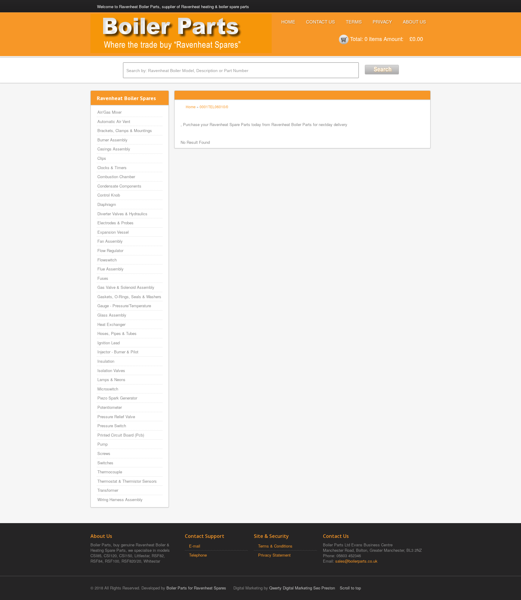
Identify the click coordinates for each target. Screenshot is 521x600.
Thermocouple (109, 472)
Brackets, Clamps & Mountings (124, 130)
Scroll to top (350, 588)
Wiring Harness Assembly (120, 499)
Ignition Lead (108, 343)
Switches (105, 463)
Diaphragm (106, 204)
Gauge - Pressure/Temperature (124, 305)
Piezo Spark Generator (117, 398)
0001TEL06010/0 (214, 106)
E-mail (194, 546)
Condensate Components (119, 186)
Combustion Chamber (116, 176)
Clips (101, 158)
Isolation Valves (111, 370)
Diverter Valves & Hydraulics (122, 213)
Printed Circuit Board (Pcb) (120, 435)
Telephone (198, 555)
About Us (414, 21)
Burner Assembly (112, 140)
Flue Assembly (110, 269)
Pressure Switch (111, 425)
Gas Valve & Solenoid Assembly (125, 287)
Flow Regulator (110, 250)
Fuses (102, 278)
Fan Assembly (110, 241)
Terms (354, 21)
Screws (103, 453)
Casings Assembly (113, 149)
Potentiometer (109, 407)
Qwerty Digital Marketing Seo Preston (302, 588)
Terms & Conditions (275, 546)
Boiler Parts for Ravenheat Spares (196, 588)
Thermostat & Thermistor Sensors (127, 481)
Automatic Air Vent (113, 121)
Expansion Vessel (113, 232)
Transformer (107, 490)
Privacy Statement (274, 555)
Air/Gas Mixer (109, 112)
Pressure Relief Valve (116, 416)
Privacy (382, 21)
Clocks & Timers (112, 167)
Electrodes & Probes (115, 223)
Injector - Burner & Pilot (117, 352)
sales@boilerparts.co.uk (356, 561)
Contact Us (320, 21)
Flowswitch (107, 260)
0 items (373, 39)
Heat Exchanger (111, 324)
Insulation (105, 361)
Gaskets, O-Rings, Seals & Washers (129, 296)
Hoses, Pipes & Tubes (117, 333)
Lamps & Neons (111, 379)
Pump (102, 444)
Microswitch (107, 389)
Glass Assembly (111, 315)
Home (288, 21)
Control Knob (108, 195)
